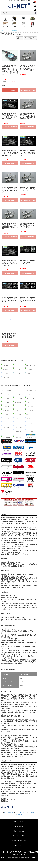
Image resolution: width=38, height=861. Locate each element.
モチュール (18, 437)
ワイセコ (18, 481)
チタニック (18, 469)
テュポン (18, 475)
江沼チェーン (6, 410)
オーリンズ (7, 450)
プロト (30, 450)
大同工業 (7, 406)
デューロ (30, 406)
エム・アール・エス (7, 443)
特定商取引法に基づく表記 (19, 840)
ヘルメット (23, 20)
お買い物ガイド (20, 812)
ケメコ (18, 369)
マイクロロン (30, 431)
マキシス (30, 427)
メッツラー (7, 431)
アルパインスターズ (31, 390)
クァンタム (7, 456)
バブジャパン (30, 398)
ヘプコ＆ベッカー (30, 414)
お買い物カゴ (8, 812)
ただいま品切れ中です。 (28, 90)
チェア (14, 26)
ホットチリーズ (7, 369)
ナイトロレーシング (31, 443)
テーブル (5, 26)
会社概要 (19, 815)
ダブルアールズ (7, 487)
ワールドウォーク (30, 481)
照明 (32, 26)
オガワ (18, 373)
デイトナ (30, 402)
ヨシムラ (30, 487)
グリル (23, 26)
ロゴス (30, 369)
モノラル (7, 373)
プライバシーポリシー (19, 835)
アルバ (18, 390)
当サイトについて (19, 822)
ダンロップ (18, 406)
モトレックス (6, 437)
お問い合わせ (19, 845)
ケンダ (30, 423)
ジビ (7, 414)
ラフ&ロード (30, 456)
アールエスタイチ (6, 462)
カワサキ (18, 423)
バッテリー (14, 20)
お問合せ (31, 812)
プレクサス (18, 450)
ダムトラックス (19, 402)
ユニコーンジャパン (31, 475)
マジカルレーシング (19, 427)
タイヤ (5, 20)
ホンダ (18, 419)
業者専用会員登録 (19, 831)
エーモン (7, 394)
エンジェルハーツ (18, 394)
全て (2, 30)
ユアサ (6, 494)
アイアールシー (30, 419)
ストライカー (6, 469)
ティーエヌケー (30, 469)
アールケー (18, 456)
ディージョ (7, 365)
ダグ (19, 365)
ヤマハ (18, 487)
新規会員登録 (19, 826)
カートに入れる (10, 90)
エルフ (18, 410)
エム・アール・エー (31, 437)
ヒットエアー (6, 419)
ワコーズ (7, 481)
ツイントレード (7, 475)
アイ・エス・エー (6, 423)
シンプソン (30, 462)
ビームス (7, 398)
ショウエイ (18, 462)
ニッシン (18, 443)
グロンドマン (18, 414)
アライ (30, 394)
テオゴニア (7, 377)
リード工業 (7, 427)
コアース (7, 402)
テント (32, 20)
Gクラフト (30, 410)
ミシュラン (18, 431)
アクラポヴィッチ (6, 390)
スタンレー (30, 373)
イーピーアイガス (30, 365)
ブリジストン (18, 398)
